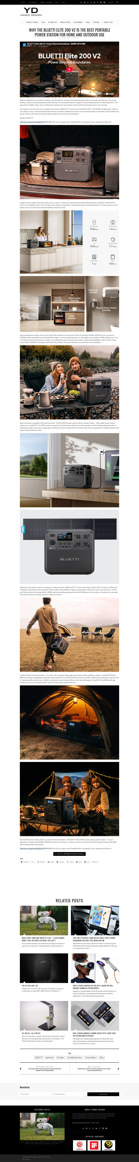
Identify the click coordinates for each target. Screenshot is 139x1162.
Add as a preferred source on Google (71, 854)
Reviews (96, 22)
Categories (33, 2)
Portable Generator (75, 1057)
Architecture (65, 22)
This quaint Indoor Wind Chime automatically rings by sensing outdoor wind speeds (44, 1068)
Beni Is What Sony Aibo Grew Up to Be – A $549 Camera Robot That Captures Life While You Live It (43, 939)
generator (49, 1057)
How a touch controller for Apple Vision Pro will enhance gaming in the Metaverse (93, 986)
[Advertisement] (84, 12)
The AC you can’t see (30, 985)
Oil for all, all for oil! (31, 1033)
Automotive (52, 22)
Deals (88, 22)
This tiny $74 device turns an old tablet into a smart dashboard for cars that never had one (94, 939)
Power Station (91, 1057)
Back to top (26, 1159)
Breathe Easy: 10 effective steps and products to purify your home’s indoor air (94, 1068)
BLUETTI (39, 1057)
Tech (43, 22)
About (23, 2)
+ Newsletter (108, 22)
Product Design (32, 22)
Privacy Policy (95, 1122)
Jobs (63, 2)
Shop (101, 1057)
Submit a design (46, 2)
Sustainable (78, 22)
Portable (60, 1057)
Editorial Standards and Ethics (81, 1122)
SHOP (57, 2)
